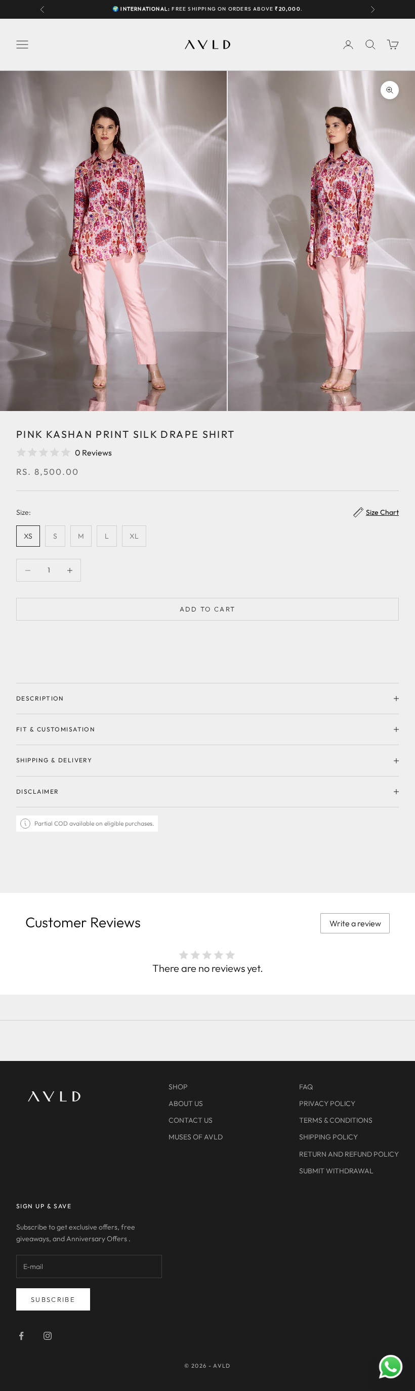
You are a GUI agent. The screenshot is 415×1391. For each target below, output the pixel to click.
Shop (178, 1086)
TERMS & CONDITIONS (335, 1120)
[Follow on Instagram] (48, 1336)
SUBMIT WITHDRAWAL (336, 1170)
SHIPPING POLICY (328, 1136)
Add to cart (208, 609)
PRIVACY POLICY (327, 1103)
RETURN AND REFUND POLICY (349, 1154)
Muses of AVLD (196, 1136)
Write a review (355, 923)
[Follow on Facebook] (21, 1336)
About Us (186, 1103)
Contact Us (191, 1120)
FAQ (306, 1086)
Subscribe (53, 1299)
